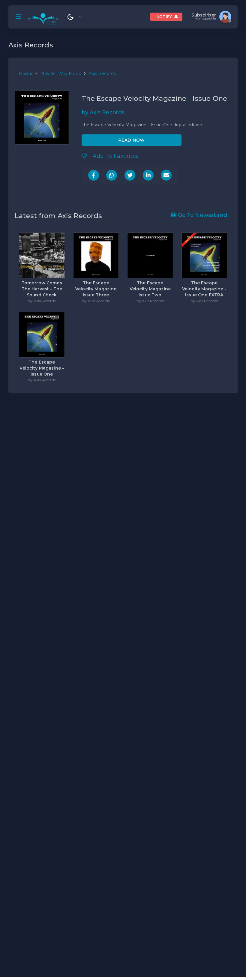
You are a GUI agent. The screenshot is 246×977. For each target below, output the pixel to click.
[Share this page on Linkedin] (148, 175)
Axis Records (102, 73)
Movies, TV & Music (60, 73)
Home (26, 73)
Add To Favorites (115, 156)
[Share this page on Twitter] (129, 175)
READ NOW (131, 140)
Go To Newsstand (201, 215)
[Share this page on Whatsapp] (111, 175)
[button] (18, 17)
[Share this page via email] (166, 175)
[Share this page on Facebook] (93, 175)
